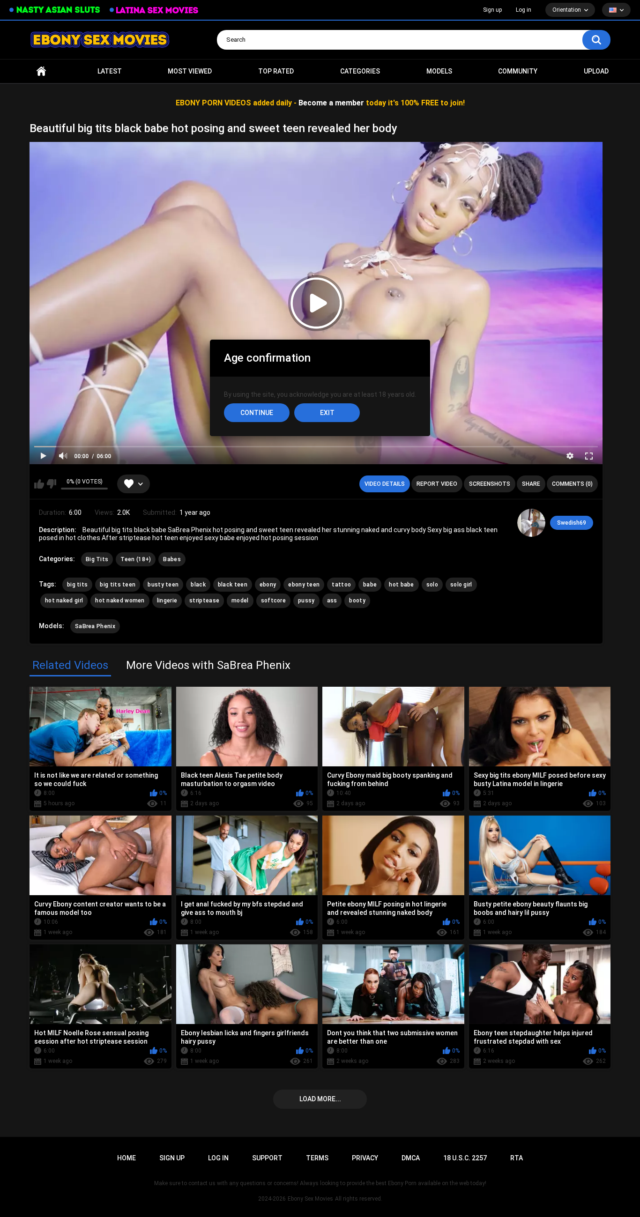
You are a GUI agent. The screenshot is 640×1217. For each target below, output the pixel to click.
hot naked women (120, 600)
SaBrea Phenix (95, 626)
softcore (273, 600)
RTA (516, 1158)
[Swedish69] (531, 523)
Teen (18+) (135, 559)
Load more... (320, 1099)
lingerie (167, 600)
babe (370, 584)
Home (41, 71)
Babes (172, 559)
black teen (232, 584)
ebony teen (304, 584)
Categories (360, 71)
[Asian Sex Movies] (54, 10)
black (198, 584)
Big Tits (97, 559)
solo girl (461, 584)
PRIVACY (365, 1158)
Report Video (437, 484)
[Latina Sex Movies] (154, 10)
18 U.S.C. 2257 (465, 1158)
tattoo (341, 584)
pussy (306, 600)
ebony (268, 584)
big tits (77, 584)
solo (432, 584)
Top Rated (276, 71)
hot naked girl (64, 600)
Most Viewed (190, 71)
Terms (317, 1158)
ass (332, 600)
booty (357, 600)
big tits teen (117, 584)
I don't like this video (51, 484)
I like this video (39, 484)
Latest (109, 71)
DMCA (411, 1158)
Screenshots (489, 484)
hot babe (401, 584)
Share (531, 484)
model (240, 600)
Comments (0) (572, 484)
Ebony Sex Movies (310, 1198)
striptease (204, 600)
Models (439, 71)
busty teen (163, 584)
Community (517, 71)
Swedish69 (571, 522)
